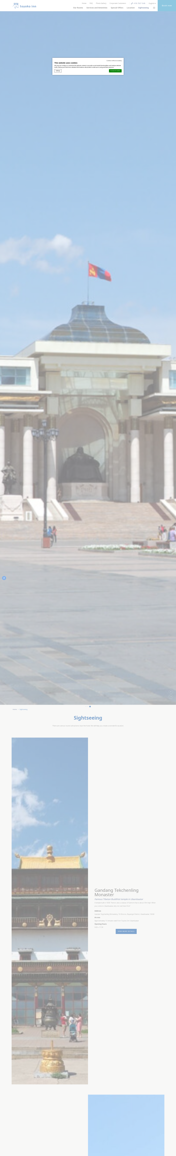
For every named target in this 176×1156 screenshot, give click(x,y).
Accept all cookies (115, 70)
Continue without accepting (114, 60)
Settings (58, 70)
